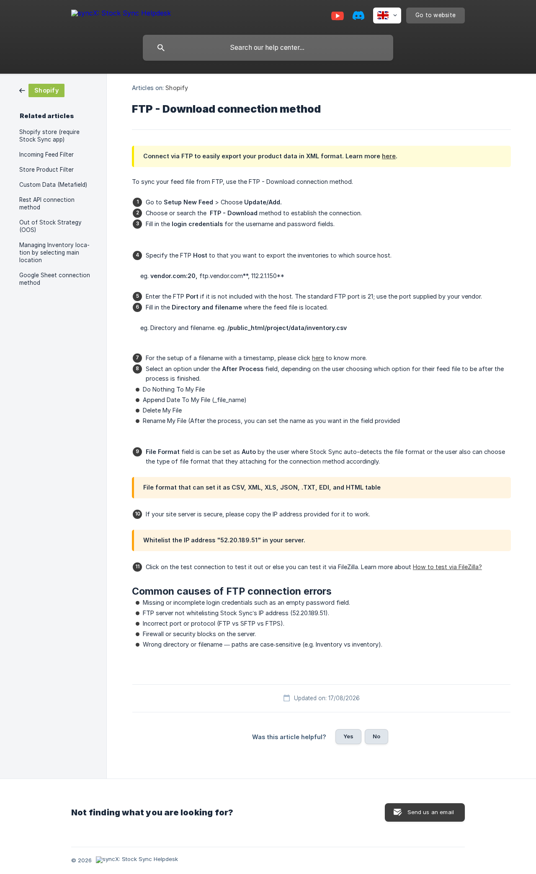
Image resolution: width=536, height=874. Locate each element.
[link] (41, 90)
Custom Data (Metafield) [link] (53, 184)
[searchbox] (268, 48)
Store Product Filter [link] (46, 169)
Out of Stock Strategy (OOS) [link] (50, 226)
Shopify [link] (176, 87)
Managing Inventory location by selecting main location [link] (54, 252)
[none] (121, 14)
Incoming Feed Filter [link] (46, 154)
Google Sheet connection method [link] (54, 279)
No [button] (376, 736)
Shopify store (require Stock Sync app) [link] (49, 136)
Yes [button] (348, 736)
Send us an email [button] (430, 812)
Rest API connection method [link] (47, 203)
